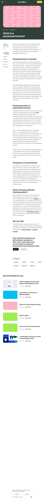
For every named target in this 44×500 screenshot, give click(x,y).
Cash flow (24, 262)
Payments (16, 262)
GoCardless (5, 44)
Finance (39, 262)
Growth (32, 262)
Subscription (12, 29)
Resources (5, 29)
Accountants (24, 265)
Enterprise (16, 265)
